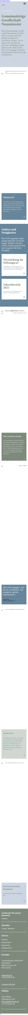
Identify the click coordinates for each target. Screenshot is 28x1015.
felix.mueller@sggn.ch (10, 1001)
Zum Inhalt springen (5, 0)
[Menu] (24, 3)
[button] (24, 216)
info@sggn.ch (7, 975)
